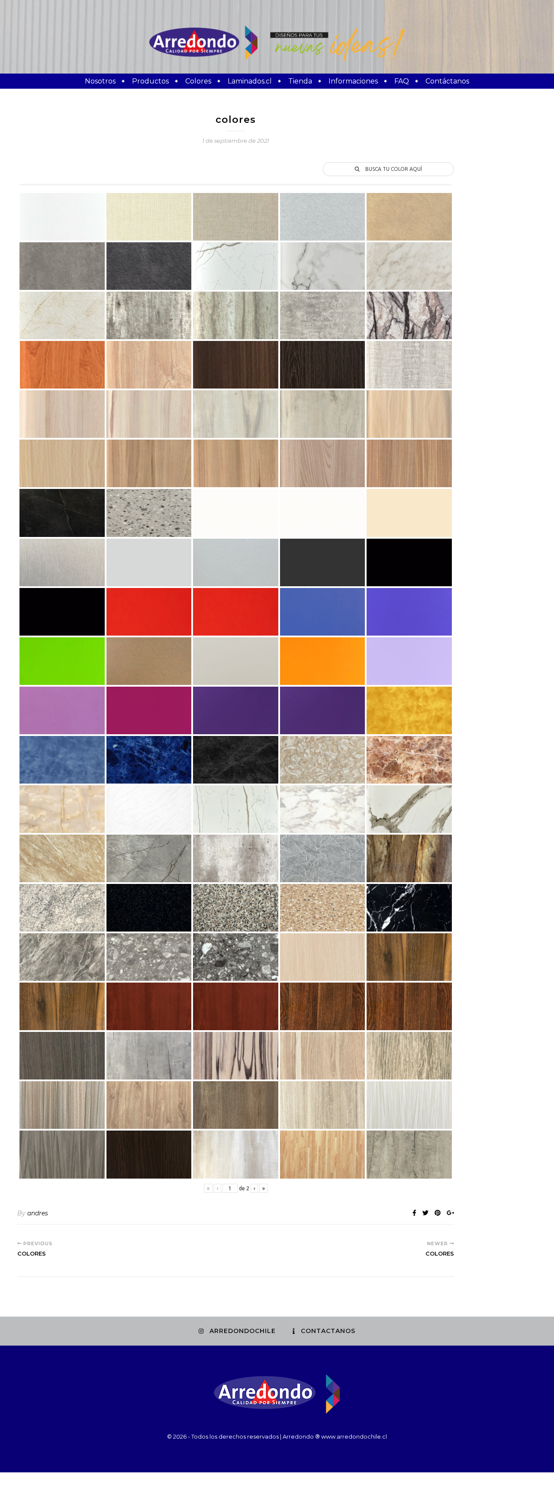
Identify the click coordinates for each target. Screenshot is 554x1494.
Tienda (300, 81)
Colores (198, 81)
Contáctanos (447, 81)
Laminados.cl (250, 81)
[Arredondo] (277, 43)
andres (37, 1213)
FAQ (401, 81)
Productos (150, 81)
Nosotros (100, 81)
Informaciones (353, 81)
